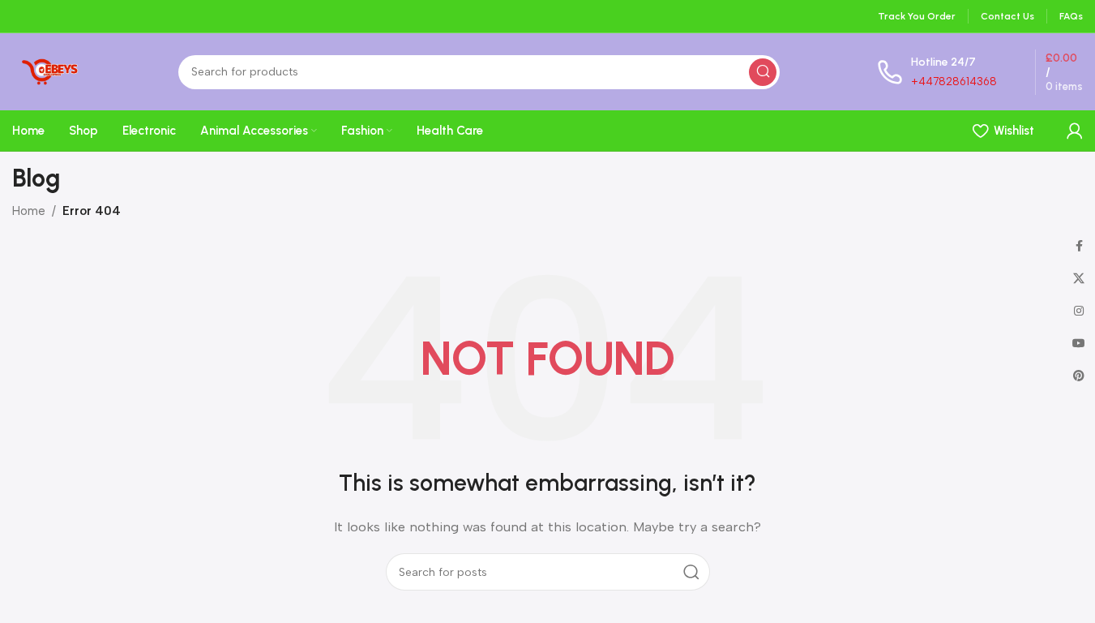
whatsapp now (954, 127)
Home (28, 211)
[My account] (1075, 130)
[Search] (762, 72)
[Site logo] (46, 70)
